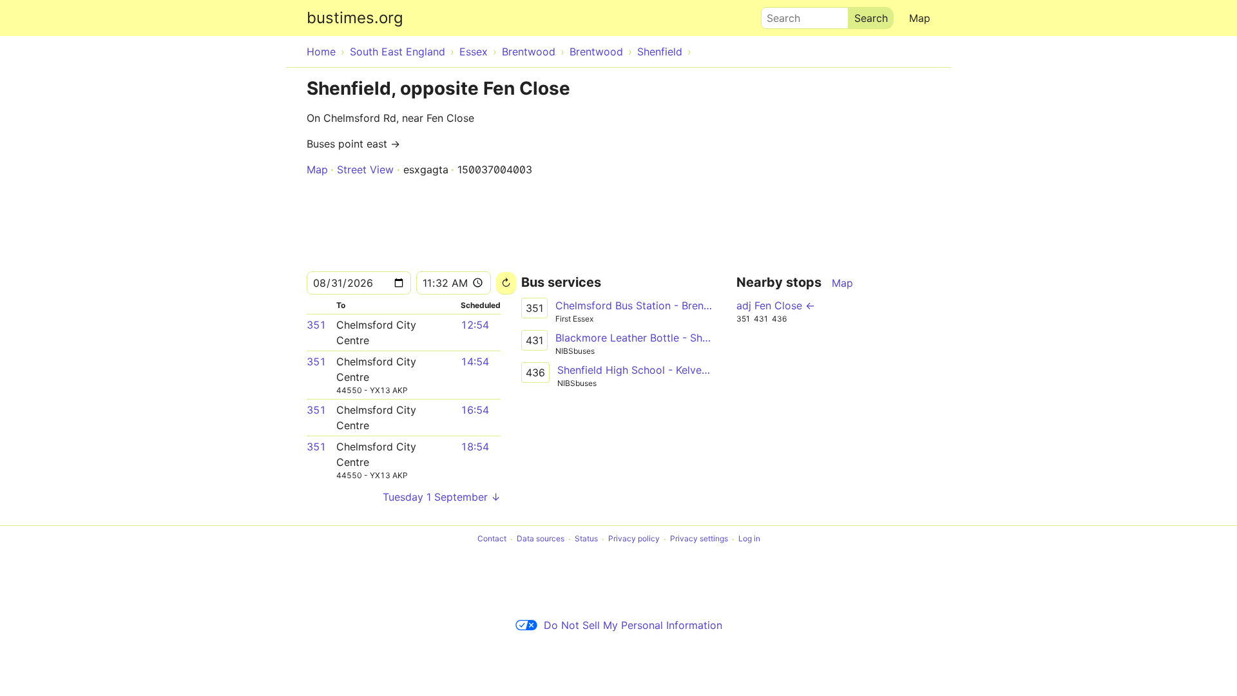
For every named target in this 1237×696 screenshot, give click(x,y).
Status (586, 539)
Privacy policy (634, 539)
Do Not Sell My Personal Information (633, 625)
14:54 (475, 361)
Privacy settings (699, 539)
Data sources (540, 539)
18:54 (475, 446)
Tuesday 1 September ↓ (442, 496)
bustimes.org (355, 17)
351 (316, 324)
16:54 (475, 409)
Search (777, 14)
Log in (749, 539)
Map (919, 18)
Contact (491, 539)
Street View (365, 169)
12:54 (475, 324)
